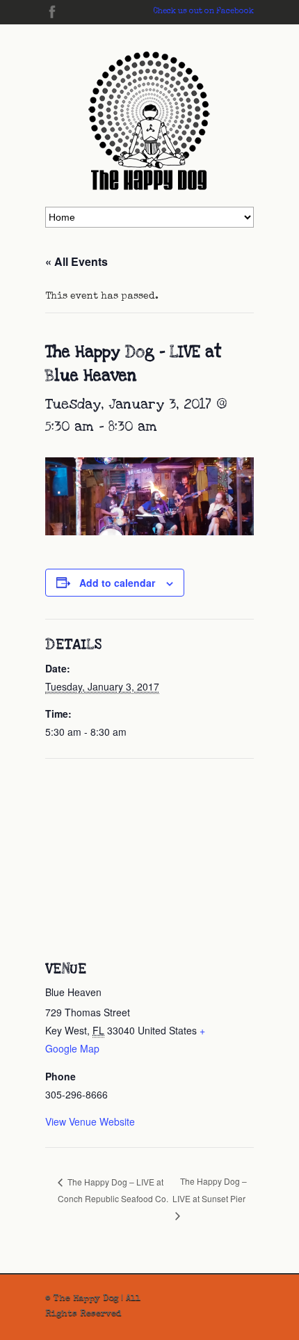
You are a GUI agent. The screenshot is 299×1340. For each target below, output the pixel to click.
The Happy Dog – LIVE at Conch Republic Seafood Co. (113, 1190)
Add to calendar (117, 583)
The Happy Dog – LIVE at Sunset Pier (209, 1189)
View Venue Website (90, 1121)
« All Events (76, 261)
